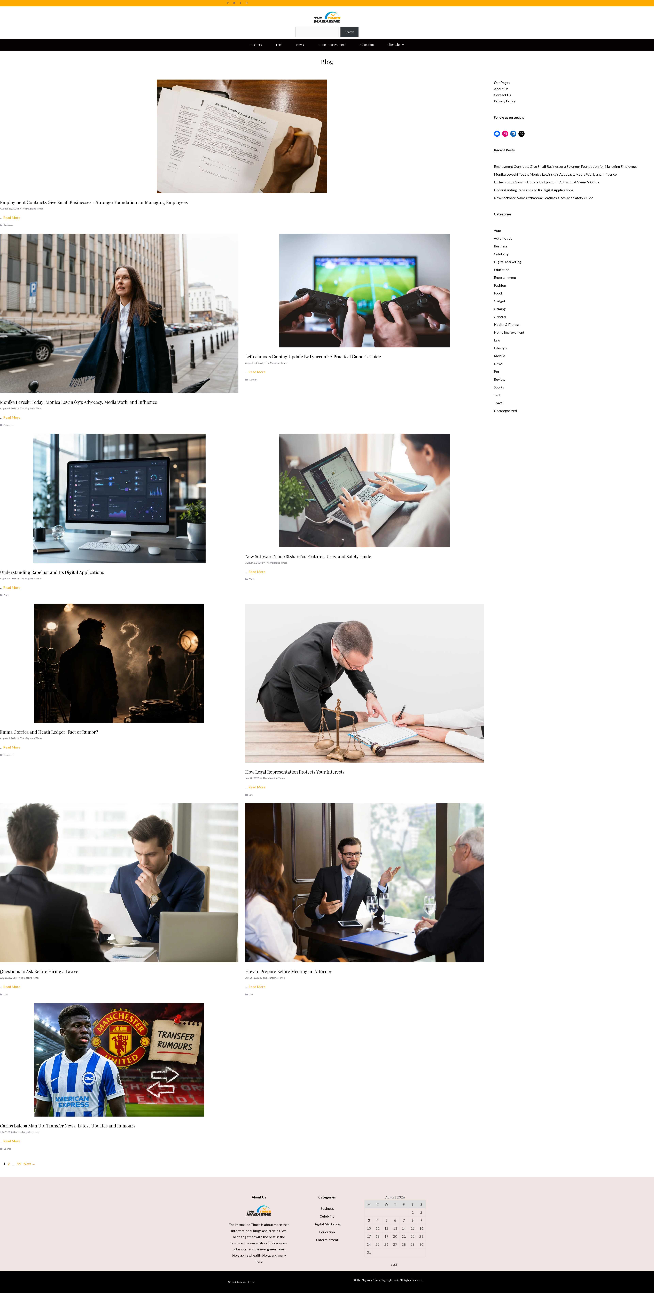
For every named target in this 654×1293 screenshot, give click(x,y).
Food (498, 293)
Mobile (499, 356)
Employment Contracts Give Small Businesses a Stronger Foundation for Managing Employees (94, 202)
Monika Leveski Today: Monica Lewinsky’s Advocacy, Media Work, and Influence (78, 402)
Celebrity (9, 425)
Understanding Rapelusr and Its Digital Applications (52, 572)
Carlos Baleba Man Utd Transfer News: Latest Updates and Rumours (67, 1126)
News (300, 45)
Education (367, 45)
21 (404, 1236)
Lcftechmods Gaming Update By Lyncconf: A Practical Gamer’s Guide (313, 357)
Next (29, 1164)
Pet (496, 371)
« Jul (394, 1265)
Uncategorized (505, 411)
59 (19, 1164)
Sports (7, 1148)
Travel (498, 403)
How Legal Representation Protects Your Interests (295, 772)
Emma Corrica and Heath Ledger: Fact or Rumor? (49, 732)
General (500, 317)
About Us (501, 89)
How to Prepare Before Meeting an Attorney (288, 971)
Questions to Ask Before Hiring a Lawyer (40, 971)
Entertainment (505, 277)
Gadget (499, 301)
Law (251, 794)
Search (349, 32)
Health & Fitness (506, 324)
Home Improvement (331, 45)
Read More (11, 217)
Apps (6, 595)
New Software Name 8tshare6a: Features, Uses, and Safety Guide (308, 556)
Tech (279, 45)
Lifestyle (393, 45)
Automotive (503, 238)
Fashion (500, 285)
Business (256, 45)
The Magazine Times (244, 1224)
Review (499, 379)
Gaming (253, 379)
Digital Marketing (507, 262)
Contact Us (502, 95)
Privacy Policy (505, 101)
